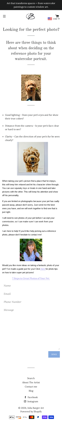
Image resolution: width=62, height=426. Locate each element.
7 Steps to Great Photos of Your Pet (31, 278)
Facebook (32, 397)
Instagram (32, 401)
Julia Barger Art (35, 407)
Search (31, 378)
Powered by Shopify (31, 411)
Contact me (31, 386)
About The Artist (31, 382)
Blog (31, 390)
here (43, 269)
